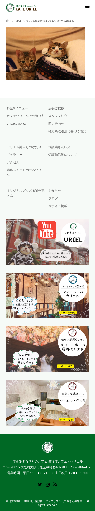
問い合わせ (56, 123)
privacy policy (16, 123)
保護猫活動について (62, 154)
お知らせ (54, 190)
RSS (55, 484)
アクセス (13, 162)
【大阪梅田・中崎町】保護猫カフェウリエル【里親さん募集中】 (46, 501)
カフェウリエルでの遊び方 (26, 116)
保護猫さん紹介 (59, 147)
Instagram (47, 484)
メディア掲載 (57, 206)
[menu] (87, 8)
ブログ (53, 198)
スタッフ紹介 (57, 116)
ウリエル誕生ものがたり (24, 147)
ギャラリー (14, 154)
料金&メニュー (17, 108)
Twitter (40, 484)
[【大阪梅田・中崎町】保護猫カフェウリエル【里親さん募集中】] (37, 7)
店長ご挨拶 (56, 108)
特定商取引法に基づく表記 (67, 131)
